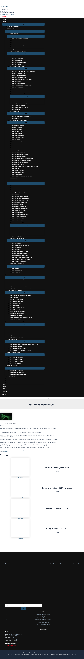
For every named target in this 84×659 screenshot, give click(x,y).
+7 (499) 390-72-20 (5, 6)
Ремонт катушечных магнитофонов (17, 374)
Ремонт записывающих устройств (17, 311)
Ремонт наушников (13, 178)
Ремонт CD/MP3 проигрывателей (16, 279)
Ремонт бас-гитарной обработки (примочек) (22, 141)
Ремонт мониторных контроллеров (20, 251)
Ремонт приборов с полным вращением (18, 326)
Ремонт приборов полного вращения (20, 198)
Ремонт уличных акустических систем (23, 103)
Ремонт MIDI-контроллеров (18, 135)
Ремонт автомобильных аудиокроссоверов (22, 42)
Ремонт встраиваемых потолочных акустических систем (27, 99)
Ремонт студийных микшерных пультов (21, 259)
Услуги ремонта (10, 28)
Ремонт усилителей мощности (19, 105)
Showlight (5, 451)
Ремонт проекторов (16, 64)
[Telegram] (3, 394)
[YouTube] (5, 394)
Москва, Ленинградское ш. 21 (15, 634)
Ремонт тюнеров (15, 268)
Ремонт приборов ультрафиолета (19, 202)
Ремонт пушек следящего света (19, 210)
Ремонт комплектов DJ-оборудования (20, 162)
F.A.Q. (4, 389)
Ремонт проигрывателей (17, 87)
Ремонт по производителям (13, 26)
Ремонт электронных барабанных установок (22, 176)
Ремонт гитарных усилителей (16, 301)
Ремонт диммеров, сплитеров (18, 192)
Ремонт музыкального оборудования (18, 120)
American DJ (20, 497)
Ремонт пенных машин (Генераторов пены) (23, 232)
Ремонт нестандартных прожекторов (20, 196)
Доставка (5, 388)
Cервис (4, 19)
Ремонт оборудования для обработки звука (22, 85)
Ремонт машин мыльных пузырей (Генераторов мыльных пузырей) (29, 229)
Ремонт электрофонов (17, 272)
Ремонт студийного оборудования (17, 238)
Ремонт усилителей (13, 297)
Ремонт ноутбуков (11, 376)
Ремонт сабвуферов (16, 92)
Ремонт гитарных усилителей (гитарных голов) (22, 158)
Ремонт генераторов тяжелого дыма (17, 348)
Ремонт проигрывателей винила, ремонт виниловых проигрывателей (24, 288)
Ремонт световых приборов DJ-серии (20, 214)
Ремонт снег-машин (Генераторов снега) (23, 234)
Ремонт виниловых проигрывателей (20, 150)
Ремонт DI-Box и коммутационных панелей (21, 116)
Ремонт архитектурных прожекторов (20, 190)
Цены (4, 384)
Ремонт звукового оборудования (16, 66)
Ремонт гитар (10, 380)
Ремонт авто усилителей (14, 363)
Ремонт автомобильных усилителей (20, 38)
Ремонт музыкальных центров (16, 370)
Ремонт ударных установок (18, 170)
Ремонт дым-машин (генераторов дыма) (23, 227)
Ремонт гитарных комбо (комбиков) (20, 154)
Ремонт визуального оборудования (17, 51)
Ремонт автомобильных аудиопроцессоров (22, 40)
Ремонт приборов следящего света (20, 200)
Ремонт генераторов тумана (15, 346)
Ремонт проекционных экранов (19, 62)
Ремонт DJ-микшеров (17, 129)
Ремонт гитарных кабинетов (18, 152)
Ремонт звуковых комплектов (19, 75)
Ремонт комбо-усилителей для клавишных (21, 160)
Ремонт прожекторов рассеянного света (21, 206)
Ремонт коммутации (14, 111)
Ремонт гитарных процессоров (19, 156)
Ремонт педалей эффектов (18, 164)
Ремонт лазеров (15, 194)
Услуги (4, 21)
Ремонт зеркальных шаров (18, 185)
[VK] (1, 394)
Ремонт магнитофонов (12, 365)
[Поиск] (23, 608)
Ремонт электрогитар (17, 174)
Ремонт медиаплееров (17, 60)
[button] (4, 16)
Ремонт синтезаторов (17, 168)
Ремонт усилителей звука (17, 270)
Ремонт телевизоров (11, 378)
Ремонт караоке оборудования (19, 77)
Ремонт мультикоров (16, 118)
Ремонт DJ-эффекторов (14, 281)
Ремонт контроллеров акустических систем (22, 79)
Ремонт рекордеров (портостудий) (20, 255)
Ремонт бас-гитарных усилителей (19, 148)
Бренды (8, 383)
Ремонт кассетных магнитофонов (17, 372)
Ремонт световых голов (17, 212)
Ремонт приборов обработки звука (17, 307)
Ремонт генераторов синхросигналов (20, 245)
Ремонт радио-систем (14, 309)
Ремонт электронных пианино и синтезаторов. (20, 295)
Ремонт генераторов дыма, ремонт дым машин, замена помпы (23, 344)
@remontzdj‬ (13, 637)
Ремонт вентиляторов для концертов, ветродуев (20, 350)
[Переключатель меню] (23, 24)
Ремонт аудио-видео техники (13, 352)
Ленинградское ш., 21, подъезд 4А (8, 14)
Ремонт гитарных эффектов (15, 315)
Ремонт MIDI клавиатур (17, 133)
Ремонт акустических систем (18, 73)
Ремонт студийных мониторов (19, 261)
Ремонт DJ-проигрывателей (18, 131)
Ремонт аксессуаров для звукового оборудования (23, 71)
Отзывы (4, 386)
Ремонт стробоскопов (17, 236)
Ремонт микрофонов (16, 81)
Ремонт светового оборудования (17, 180)
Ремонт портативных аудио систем (20, 107)
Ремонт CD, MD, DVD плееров (15, 319)
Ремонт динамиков (13, 49)
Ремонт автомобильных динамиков (20, 44)
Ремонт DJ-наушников (14, 284)
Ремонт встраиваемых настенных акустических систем (27, 101)
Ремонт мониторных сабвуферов (19, 253)
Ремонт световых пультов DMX (19, 216)
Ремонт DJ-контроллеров (17, 127)
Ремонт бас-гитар (16, 139)
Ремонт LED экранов (16, 56)
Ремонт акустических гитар (18, 137)
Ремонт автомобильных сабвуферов (20, 47)
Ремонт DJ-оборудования (13, 274)
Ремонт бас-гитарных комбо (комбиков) (21, 145)
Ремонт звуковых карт (17, 247)
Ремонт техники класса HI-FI (15, 359)
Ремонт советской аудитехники (16, 263)
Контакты (5, 391)
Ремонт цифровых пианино (18, 172)
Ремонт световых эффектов (18, 220)
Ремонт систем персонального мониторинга (22, 257)
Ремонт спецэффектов (17, 222)
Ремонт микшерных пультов (18, 83)
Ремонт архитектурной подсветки (19, 187)
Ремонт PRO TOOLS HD (16, 243)
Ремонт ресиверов (16, 109)
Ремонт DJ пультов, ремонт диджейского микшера (20, 286)
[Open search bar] (23, 603)
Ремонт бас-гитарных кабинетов (19, 143)
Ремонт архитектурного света (16, 337)
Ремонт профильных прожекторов (20, 208)
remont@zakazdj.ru (13, 639)
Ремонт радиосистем (17, 89)
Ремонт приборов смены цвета (16, 331)
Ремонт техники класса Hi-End (16, 361)
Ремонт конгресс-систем (17, 58)
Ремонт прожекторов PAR (17, 204)
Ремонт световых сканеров (18, 218)
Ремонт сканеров (13, 328)
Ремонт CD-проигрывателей (18, 125)
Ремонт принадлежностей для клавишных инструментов (25, 166)
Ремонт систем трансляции (18, 94)
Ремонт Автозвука (13, 33)
